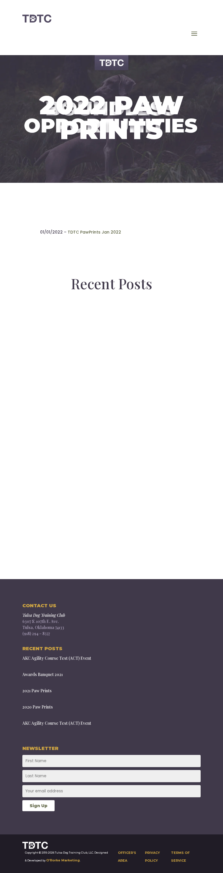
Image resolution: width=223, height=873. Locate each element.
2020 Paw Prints (37, 707)
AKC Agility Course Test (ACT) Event (106, 365)
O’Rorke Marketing (63, 860)
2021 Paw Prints (60, 534)
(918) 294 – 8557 (36, 633)
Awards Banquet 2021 (74, 450)
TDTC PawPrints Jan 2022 (94, 232)
